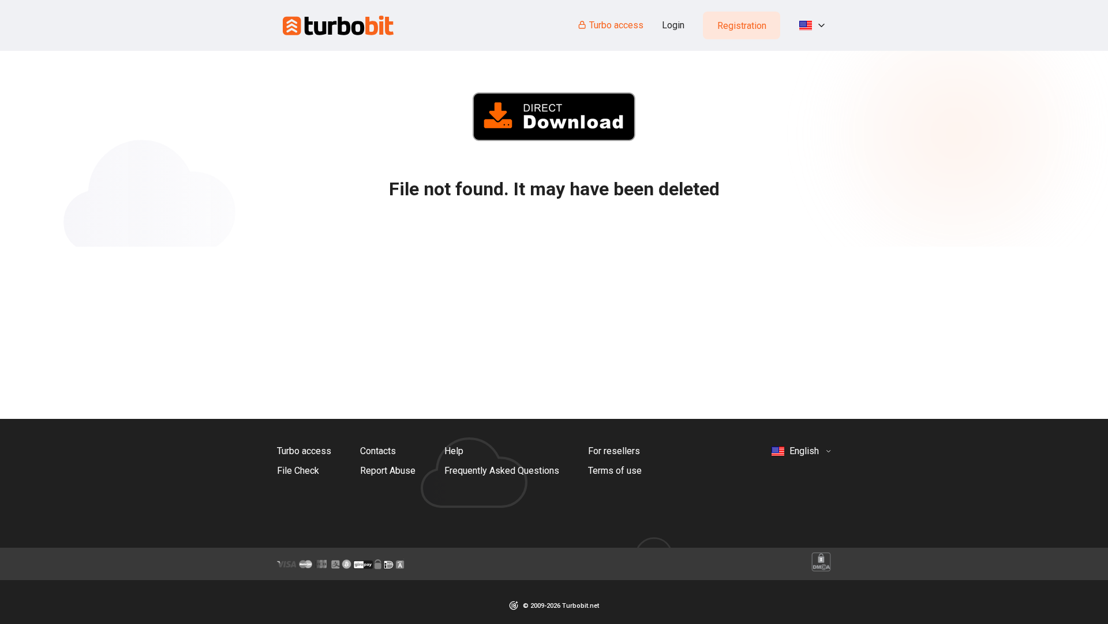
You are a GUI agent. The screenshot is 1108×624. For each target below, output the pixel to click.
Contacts (378, 450)
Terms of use (615, 470)
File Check (298, 470)
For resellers (614, 450)
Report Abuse (387, 470)
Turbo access (616, 25)
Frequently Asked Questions (501, 470)
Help (453, 450)
